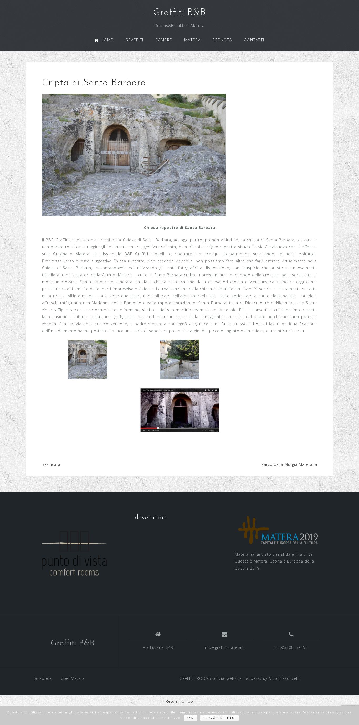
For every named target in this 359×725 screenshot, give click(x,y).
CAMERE (163, 39)
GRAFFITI (134, 39)
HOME (107, 39)
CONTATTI (254, 39)
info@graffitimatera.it (224, 647)
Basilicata (51, 464)
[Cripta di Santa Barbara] (134, 154)
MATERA (192, 39)
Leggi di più (219, 718)
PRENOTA (222, 39)
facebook (43, 678)
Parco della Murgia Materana (289, 464)
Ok (190, 718)
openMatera (73, 678)
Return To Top (179, 701)
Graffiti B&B (179, 13)
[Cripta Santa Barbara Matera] (179, 410)
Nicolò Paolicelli (284, 678)
